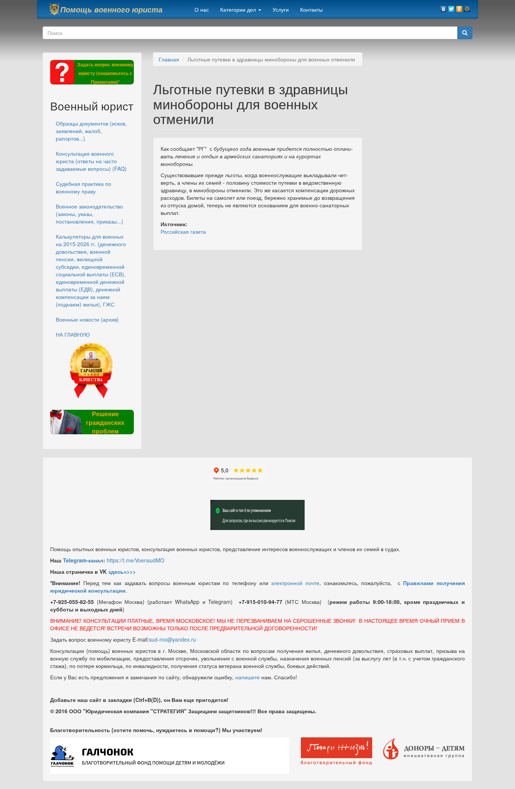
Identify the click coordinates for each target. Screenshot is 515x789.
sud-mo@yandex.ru (172, 639)
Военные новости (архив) (87, 319)
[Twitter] (451, 7)
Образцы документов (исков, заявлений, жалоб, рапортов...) (91, 130)
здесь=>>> (122, 571)
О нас (202, 9)
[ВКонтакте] (444, 7)
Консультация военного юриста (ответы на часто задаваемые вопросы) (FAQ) (91, 161)
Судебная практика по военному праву (83, 187)
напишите (247, 677)
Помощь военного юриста (111, 9)
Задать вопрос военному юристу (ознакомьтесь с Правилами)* (105, 73)
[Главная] (54, 9)
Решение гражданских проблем (105, 422)
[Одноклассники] (459, 7)
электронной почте (295, 583)
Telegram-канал (83, 560)
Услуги (281, 9)
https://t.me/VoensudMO (135, 560)
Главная (169, 59)
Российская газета (183, 231)
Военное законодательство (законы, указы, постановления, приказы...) (89, 213)
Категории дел (239, 9)
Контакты (311, 9)
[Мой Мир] (467, 7)
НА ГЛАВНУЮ (73, 334)
